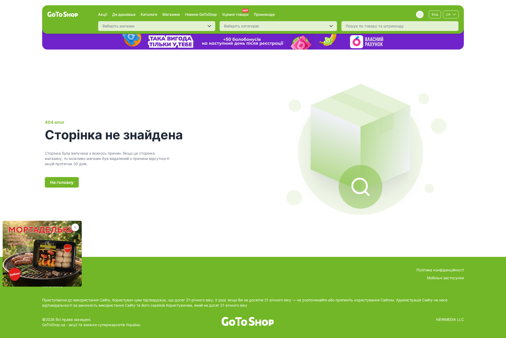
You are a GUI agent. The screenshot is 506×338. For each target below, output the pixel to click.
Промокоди (264, 14)
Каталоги (149, 14)
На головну (62, 182)
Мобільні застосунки (445, 278)
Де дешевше (123, 14)
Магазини (171, 14)
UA (448, 14)
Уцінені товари (235, 14)
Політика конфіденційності (440, 270)
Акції (102, 14)
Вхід (435, 14)
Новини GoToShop (201, 14)
